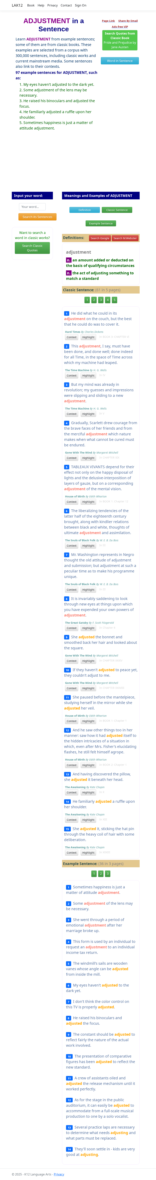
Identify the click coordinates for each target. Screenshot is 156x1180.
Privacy (52, 5)
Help (41, 5)
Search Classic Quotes (32, 248)
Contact (66, 5)
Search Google (100, 238)
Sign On (80, 5)
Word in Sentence (120, 61)
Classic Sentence (117, 210)
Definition (85, 210)
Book (31, 5)
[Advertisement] (78, 164)
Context (71, 337)
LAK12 (17, 5)
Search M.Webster (125, 238)
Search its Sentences (37, 217)
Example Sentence (101, 223)
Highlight (88, 337)
